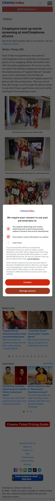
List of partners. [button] (33, 259)
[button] (27, 243)
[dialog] (27, 250)
